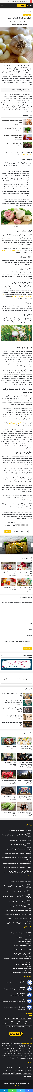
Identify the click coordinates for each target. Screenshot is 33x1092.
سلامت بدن (20, 1021)
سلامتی (29, 1024)
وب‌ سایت (29, 635)
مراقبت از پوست (20, 1026)
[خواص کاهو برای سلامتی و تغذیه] (8, 806)
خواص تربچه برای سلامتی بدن (14, 143)
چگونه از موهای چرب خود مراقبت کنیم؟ (10, 797)
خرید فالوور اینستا (27, 1076)
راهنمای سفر (7, 1018)
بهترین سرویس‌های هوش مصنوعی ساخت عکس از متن (25, 797)
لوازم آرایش (5, 1024)
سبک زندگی (24, 12)
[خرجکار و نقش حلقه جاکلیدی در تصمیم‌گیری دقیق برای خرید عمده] (27, 717)
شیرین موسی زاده (20, 993)
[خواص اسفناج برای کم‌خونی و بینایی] (27, 130)
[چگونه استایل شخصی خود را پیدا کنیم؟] (24, 806)
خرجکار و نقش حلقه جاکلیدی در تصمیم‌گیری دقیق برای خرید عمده (15, 1)
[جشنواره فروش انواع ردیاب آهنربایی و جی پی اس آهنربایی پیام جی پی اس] (24, 757)
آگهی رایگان (28, 1068)
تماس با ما (16, 1086)
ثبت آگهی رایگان (8, 1070)
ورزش (8, 1026)
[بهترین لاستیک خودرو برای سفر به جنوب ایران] (27, 696)
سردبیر (29, 21)
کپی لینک (8, 531)
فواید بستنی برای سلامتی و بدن (25, 572)
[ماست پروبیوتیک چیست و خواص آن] (24, 582)
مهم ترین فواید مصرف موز (16, 547)
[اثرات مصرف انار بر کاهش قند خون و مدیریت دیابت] (8, 774)
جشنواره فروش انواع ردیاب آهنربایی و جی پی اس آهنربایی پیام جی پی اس (25, 764)
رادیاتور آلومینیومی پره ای (19, 1070)
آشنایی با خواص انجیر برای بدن (9, 572)
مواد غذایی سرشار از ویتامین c (15, 423)
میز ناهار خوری (18, 1073)
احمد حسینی (22, 1006)
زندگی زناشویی (28, 1021)
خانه (29, 12)
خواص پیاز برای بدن (11, 746)
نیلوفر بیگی (22, 1000)
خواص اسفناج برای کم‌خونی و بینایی (13, 128)
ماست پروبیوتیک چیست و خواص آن (25, 588)
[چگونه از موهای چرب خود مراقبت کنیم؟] (8, 790)
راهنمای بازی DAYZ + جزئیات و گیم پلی (25, 781)
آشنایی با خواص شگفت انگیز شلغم (11, 251)
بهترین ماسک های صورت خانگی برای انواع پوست (26, 747)
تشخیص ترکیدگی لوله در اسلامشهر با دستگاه (15, 1068)
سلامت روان (13, 1021)
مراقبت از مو (28, 1026)
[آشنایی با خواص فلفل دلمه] (8, 582)
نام (31, 623)
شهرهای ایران (23, 1024)
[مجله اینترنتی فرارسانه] (23, 5)
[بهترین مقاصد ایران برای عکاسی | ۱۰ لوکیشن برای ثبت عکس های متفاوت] (27, 703)
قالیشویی (16, 1024)
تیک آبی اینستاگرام (27, 1073)
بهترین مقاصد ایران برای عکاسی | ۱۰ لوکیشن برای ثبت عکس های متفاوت (13, 701)
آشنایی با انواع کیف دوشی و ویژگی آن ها (9, 763)
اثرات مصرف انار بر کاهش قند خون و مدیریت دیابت (9, 781)
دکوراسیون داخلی (15, 1018)
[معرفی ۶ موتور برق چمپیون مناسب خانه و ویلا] (27, 724)
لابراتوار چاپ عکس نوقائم (8, 1073)
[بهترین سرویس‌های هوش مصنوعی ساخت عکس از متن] (24, 790)
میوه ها (13, 1026)
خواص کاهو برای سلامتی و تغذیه (10, 813)
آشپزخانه (29, 1018)
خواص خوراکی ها (17, 12)
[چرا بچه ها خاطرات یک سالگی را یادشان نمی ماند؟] (27, 710)
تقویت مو (23, 1018)
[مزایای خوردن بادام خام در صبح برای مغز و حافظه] (27, 122)
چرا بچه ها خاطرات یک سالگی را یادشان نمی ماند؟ (12, 709)
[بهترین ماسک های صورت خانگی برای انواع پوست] (24, 741)
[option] (16, 545)
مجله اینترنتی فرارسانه (26, 155)
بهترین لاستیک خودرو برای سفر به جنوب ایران (12, 694)
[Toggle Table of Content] (28, 90)
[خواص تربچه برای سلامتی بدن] (27, 145)
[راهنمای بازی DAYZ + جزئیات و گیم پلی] (24, 774)
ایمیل (30, 629)
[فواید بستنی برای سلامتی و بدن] (24, 566)
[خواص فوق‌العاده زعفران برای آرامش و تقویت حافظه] (27, 137)
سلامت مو (7, 1021)
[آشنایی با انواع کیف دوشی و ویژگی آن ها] (8, 757)
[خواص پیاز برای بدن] (8, 741)
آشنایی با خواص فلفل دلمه (10, 588)
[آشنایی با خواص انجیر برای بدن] (8, 566)
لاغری (11, 1024)
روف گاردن (29, 1070)
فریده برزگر (22, 987)
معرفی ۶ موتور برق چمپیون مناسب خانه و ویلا (12, 723)
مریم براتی (22, 981)
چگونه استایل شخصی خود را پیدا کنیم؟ (25, 813)
